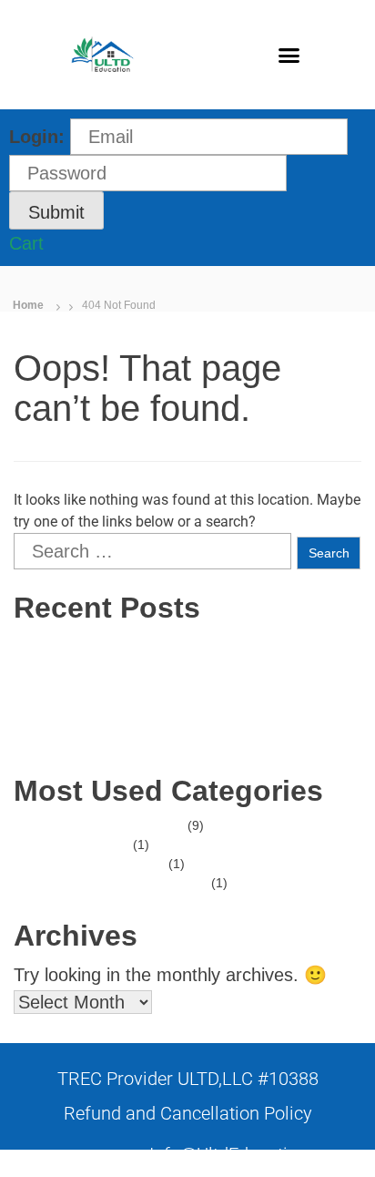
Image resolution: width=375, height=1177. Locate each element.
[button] (289, 54)
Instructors (98, 844)
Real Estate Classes (126, 825)
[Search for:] (152, 551)
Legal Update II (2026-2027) (150, 738)
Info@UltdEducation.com (248, 1154)
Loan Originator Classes (138, 882)
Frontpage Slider (116, 863)
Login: (37, 137)
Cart (26, 243)
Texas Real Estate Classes (144, 718)
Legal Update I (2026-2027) (148, 699)
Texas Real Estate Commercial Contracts (186, 680)
